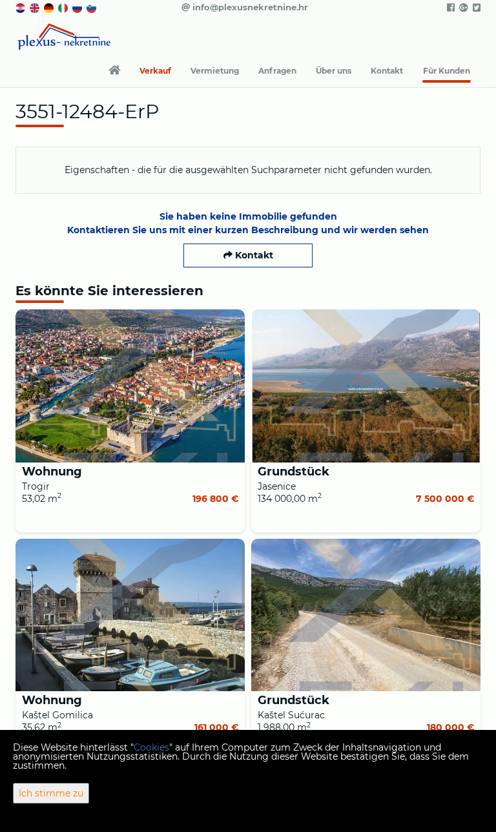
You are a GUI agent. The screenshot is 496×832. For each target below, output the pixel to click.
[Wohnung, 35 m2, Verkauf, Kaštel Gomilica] (130, 615)
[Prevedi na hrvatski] (21, 7)
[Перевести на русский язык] (78, 7)
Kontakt (387, 71)
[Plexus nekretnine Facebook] (450, 8)
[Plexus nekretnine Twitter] (475, 8)
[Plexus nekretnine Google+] (462, 8)
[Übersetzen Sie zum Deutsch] (50, 7)
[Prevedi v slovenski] (92, 7)
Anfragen (277, 71)
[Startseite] (114, 71)
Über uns (333, 71)
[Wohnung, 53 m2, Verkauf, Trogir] (130, 386)
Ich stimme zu (51, 793)
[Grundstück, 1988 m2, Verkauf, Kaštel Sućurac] (365, 615)
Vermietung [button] (215, 71)
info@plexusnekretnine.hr (249, 7)
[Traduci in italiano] (64, 7)
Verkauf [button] (155, 71)
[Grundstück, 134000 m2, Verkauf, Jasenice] (365, 386)
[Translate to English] (35, 7)
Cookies (151, 747)
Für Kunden (446, 71)
